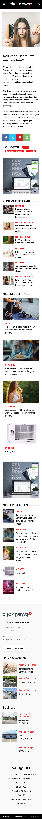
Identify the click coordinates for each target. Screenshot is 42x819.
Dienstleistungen (26, 732)
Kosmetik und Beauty (14, 151)
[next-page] (8, 598)
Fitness (9, 323)
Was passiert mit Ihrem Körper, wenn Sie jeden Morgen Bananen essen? (20, 413)
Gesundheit (11, 365)
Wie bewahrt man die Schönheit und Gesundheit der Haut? (25, 228)
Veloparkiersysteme (28, 682)
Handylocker (11, 451)
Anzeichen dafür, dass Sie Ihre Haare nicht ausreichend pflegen (26, 268)
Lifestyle (31, 151)
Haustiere (20, 583)
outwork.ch (34, 816)
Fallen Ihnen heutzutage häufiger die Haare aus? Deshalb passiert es (25, 282)
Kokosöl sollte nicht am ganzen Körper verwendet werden (25, 254)
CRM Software (25, 751)
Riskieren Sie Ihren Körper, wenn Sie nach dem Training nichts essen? (20, 330)
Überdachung (25, 694)
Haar (26, 147)
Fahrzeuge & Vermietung (24, 715)
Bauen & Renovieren (27, 665)
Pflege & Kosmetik (24, 223)
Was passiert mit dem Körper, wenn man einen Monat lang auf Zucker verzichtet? (20, 371)
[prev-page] (4, 598)
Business (9, 448)
